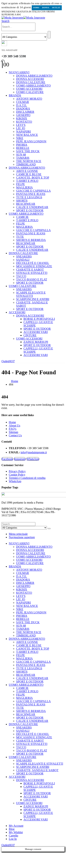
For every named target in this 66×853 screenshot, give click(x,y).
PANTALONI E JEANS (30, 194)
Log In (13, 838)
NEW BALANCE (27, 134)
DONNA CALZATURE (30, 82)
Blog (11, 829)
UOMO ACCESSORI (29, 88)
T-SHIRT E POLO (27, 180)
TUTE (20, 236)
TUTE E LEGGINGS (29, 197)
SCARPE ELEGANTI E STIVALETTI (31, 294)
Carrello (13, 835)
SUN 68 (21, 154)
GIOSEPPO (23, 115)
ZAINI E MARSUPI (35, 341)
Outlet (56, 8)
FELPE (20, 184)
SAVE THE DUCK (28, 151)
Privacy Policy (17, 471)
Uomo (36, 8)
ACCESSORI (17, 312)
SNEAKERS (24, 256)
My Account (16, 825)
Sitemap (13, 432)
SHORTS (21, 200)
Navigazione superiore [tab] (22, 537)
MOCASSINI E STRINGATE (34, 266)
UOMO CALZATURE (30, 92)
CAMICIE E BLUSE (28, 174)
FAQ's (12, 428)
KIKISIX (21, 118)
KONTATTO (24, 121)
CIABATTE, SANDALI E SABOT (37, 770)
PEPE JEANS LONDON (31, 141)
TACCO (21, 276)
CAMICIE (22, 217)
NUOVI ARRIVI (19, 72)
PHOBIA (21, 144)
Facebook (7, 458)
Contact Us (15, 435)
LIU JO (20, 128)
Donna (45, 8)
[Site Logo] (23, 17)
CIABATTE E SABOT (30, 269)
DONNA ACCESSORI (30, 79)
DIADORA (23, 108)
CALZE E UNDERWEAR (32, 207)
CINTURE (29, 335)
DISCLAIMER (25, 111)
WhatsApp (33, 458)
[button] (5, 20)
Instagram (19, 458)
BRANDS (15, 95)
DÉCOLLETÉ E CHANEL (32, 263)
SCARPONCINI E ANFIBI (32, 299)
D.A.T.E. (21, 105)
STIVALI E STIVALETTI (31, 272)
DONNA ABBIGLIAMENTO (34, 75)
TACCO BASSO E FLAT (31, 279)
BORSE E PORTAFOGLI (39, 318)
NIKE (19, 138)
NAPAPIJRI (23, 131)
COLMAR (22, 102)
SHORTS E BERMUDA (31, 240)
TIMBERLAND (26, 164)
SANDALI (22, 259)
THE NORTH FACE (28, 161)
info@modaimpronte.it (34, 452)
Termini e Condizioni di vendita (27, 477)
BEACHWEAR (25, 203)
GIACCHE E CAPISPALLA (33, 190)
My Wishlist (16, 832)
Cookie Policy (17, 474)
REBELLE (22, 148)
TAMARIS (22, 157)
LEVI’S (20, 125)
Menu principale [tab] (18, 533)
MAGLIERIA (24, 187)
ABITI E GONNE (27, 171)
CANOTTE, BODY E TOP (32, 177)
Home (12, 422)
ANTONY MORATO (29, 98)
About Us (14, 425)
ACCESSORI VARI (35, 332)
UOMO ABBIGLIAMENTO (33, 85)
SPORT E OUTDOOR (29, 210)
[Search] (49, 34)
